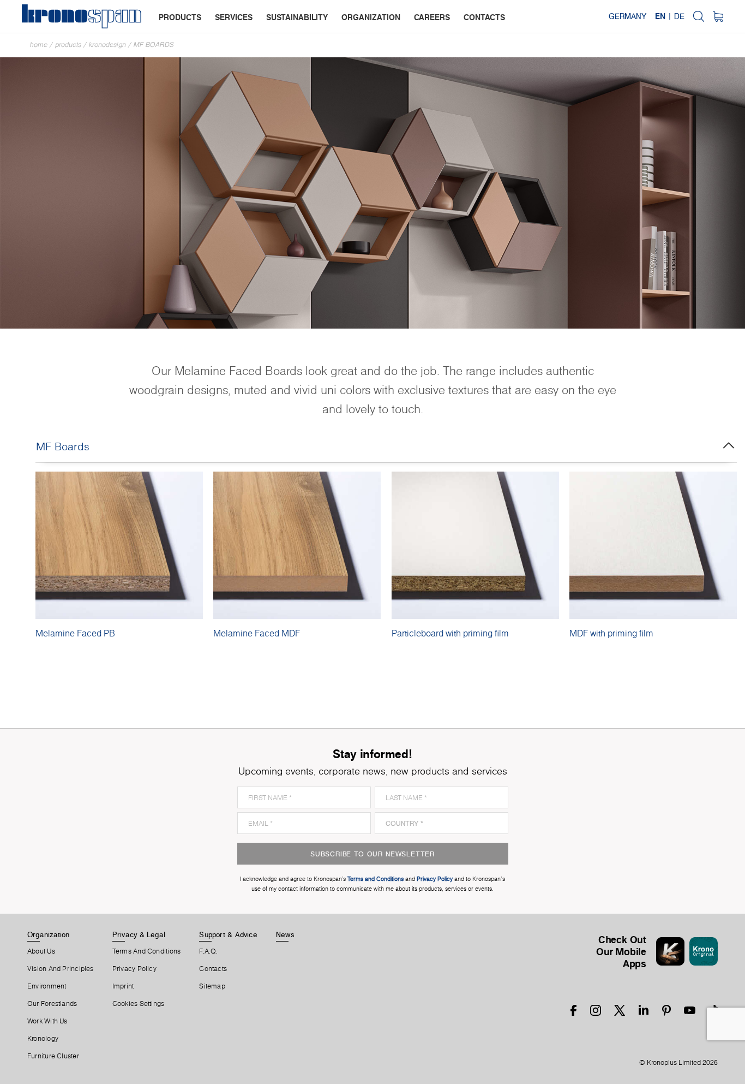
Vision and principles (60, 968)
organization (370, 17)
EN (660, 16)
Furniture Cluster (53, 1056)
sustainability (297, 17)
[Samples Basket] (718, 16)
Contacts (213, 968)
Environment (46, 986)
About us (41, 951)
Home (38, 44)
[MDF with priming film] (653, 545)
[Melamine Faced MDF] (297, 545)
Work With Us (47, 1021)
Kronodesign (107, 44)
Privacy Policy (134, 968)
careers (432, 17)
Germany (627, 16)
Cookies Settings (138, 1003)
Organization (48, 934)
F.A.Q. (208, 951)
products (180, 17)
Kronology (42, 1038)
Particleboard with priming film (450, 633)
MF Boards (154, 44)
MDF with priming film (611, 633)
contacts (484, 17)
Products (68, 44)
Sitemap (212, 986)
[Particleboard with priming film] (475, 545)
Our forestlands (52, 1003)
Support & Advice (228, 934)
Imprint (123, 986)
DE (679, 16)
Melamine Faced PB (75, 633)
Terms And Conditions (146, 951)
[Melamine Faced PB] (119, 545)
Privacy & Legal (138, 934)
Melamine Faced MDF (256, 633)
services (234, 17)
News (285, 934)
